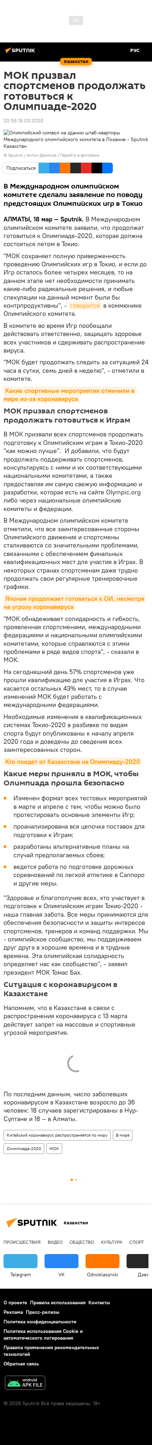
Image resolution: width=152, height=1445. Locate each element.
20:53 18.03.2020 (23, 120)
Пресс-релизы (42, 1312)
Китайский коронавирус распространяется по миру (57, 1135)
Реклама (13, 1312)
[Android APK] (25, 1384)
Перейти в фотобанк (79, 155)
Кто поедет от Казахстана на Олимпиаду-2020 (72, 762)
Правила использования (58, 1302)
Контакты (99, 1302)
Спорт (136, 1242)
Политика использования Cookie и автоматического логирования (43, 1334)
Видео (55, 1242)
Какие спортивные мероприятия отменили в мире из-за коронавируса (70, 395)
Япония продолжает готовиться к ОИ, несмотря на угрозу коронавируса (75, 602)
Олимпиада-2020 (24, 1148)
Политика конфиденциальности (40, 1321)
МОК (54, 1148)
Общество (82, 1242)
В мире (122, 1135)
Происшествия (22, 1242)
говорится (85, 305)
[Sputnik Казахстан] (21, 53)
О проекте (15, 1302)
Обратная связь (21, 1363)
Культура (111, 1242)
